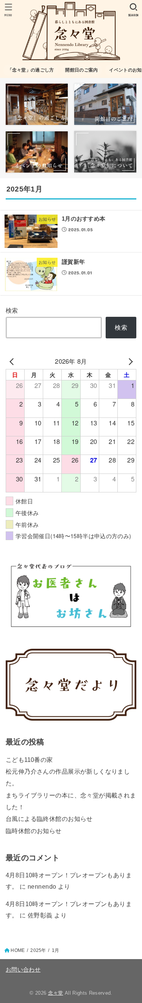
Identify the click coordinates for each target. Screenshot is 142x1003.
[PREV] (13, 361)
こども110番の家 (29, 759)
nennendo (42, 886)
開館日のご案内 (81, 70)
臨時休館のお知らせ (34, 830)
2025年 (38, 950)
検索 (12, 310)
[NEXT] (129, 361)
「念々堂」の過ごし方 (31, 70)
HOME (18, 950)
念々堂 (55, 993)
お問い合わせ (23, 970)
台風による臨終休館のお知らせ (49, 818)
